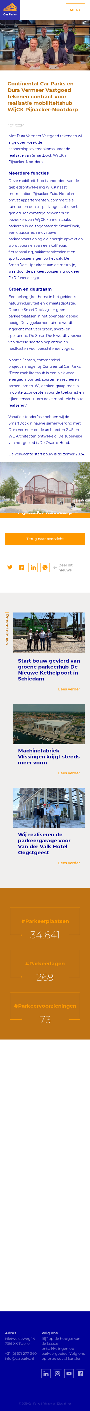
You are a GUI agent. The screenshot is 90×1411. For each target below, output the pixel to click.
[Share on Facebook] (21, 567)
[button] (75, 9)
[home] (10, 10)
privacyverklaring (31, 1267)
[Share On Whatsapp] (45, 567)
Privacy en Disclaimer (56, 1403)
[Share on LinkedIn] (33, 567)
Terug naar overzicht (45, 539)
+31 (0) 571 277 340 (21, 1353)
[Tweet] (9, 567)
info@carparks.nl (19, 1358)
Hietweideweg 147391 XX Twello (20, 1341)
